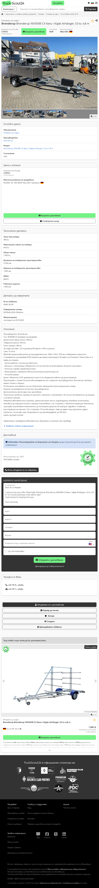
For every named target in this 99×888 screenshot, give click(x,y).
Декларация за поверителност (49, 566)
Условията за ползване (71, 883)
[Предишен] (4, 78)
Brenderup (8, 140)
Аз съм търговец (16, 551)
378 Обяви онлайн (11, 459)
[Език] (92, 3)
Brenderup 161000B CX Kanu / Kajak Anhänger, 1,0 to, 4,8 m (28, 148)
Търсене (92, 9)
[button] (96, 3)
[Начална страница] (2, 14)
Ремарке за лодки (11, 133)
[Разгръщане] (49, 750)
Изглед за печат (50, 610)
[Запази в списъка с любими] (92, 21)
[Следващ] (95, 78)
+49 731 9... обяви (16, 585)
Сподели (50, 621)
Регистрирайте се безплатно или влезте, (39, 442)
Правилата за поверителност (51, 883)
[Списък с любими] (89, 3)
